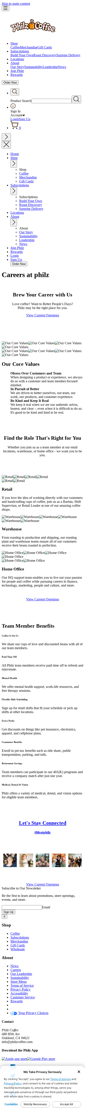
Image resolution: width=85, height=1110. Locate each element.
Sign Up (24, 119)
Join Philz (17, 71)
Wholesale (17, 949)
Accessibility (19, 993)
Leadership (50, 67)
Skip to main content (16, 3)
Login (14, 119)
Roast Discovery (44, 55)
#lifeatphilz (42, 832)
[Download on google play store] (41, 1059)
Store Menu (18, 981)
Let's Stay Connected (42, 823)
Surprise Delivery (68, 55)
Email (46, 907)
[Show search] (14, 91)
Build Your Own (21, 55)
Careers (15, 970)
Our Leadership (21, 974)
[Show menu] (5, 8)
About (14, 63)
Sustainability (33, 67)
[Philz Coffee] (33, 36)
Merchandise (28, 47)
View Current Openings (42, 315)
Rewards (16, 75)
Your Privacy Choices (32, 1013)
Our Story (17, 67)
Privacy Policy (20, 989)
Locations (17, 59)
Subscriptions (19, 51)
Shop (14, 43)
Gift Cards (44, 47)
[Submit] (76, 99)
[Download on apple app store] (14, 1059)
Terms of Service (22, 985)
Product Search (20, 101)
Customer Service (22, 997)
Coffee (15, 47)
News (62, 67)
